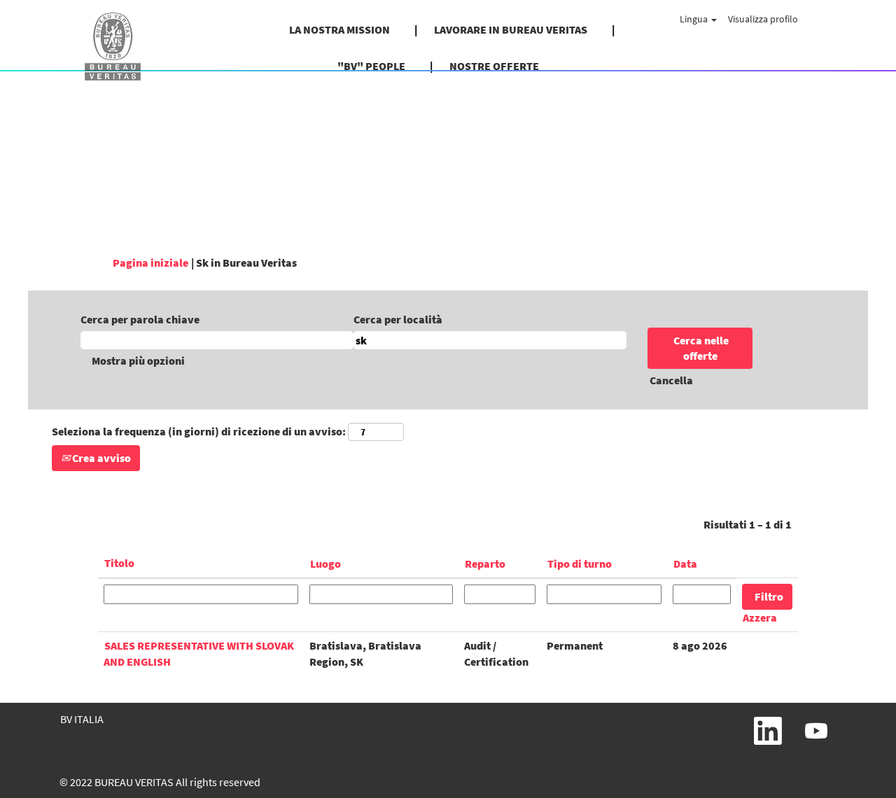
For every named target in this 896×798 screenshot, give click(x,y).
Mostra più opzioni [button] (138, 361)
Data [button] (685, 563)
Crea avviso (100, 458)
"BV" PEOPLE (371, 66)
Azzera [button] (760, 617)
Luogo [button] (325, 563)
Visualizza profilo (763, 19)
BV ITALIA (82, 719)
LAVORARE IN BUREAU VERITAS (510, 29)
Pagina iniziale (150, 262)
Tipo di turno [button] (579, 563)
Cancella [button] (671, 380)
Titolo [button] (119, 563)
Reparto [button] (485, 563)
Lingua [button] (695, 19)
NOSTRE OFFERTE (494, 66)
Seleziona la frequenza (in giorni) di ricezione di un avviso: (199, 431)
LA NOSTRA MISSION (339, 29)
